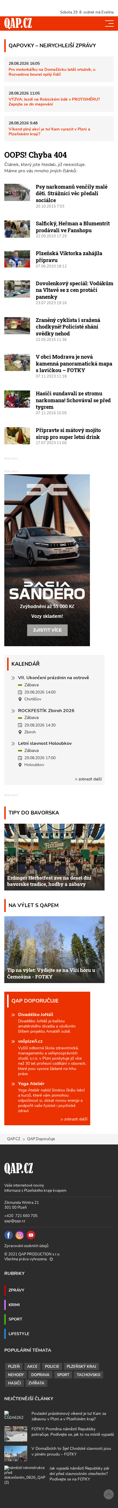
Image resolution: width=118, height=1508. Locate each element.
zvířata (36, 1383)
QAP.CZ (13, 1139)
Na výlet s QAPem (34, 905)
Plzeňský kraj (81, 1366)
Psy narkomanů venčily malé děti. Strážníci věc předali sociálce (71, 193)
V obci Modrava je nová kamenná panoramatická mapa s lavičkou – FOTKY (74, 363)
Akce (32, 1366)
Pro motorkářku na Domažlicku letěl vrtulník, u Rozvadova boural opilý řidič (52, 72)
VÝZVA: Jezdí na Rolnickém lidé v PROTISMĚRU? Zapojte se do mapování (54, 101)
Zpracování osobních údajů (26, 1246)
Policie (52, 1366)
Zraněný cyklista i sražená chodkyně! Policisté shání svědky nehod (68, 327)
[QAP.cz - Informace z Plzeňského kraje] (18, 23)
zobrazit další (89, 779)
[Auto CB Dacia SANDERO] (47, 560)
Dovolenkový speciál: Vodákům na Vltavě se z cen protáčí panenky (74, 290)
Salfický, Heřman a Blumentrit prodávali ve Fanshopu (73, 227)
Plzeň (14, 1366)
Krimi (14, 1305)
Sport (15, 1319)
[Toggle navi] (109, 23)
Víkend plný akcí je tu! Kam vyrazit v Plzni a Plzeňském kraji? (49, 131)
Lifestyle (19, 1334)
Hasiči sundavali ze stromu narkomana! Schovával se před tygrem (73, 400)
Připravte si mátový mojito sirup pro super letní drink (68, 433)
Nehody (16, 1375)
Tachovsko (88, 1375)
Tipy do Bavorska (34, 812)
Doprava (40, 1375)
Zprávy (16, 1290)
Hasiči (14, 1383)
